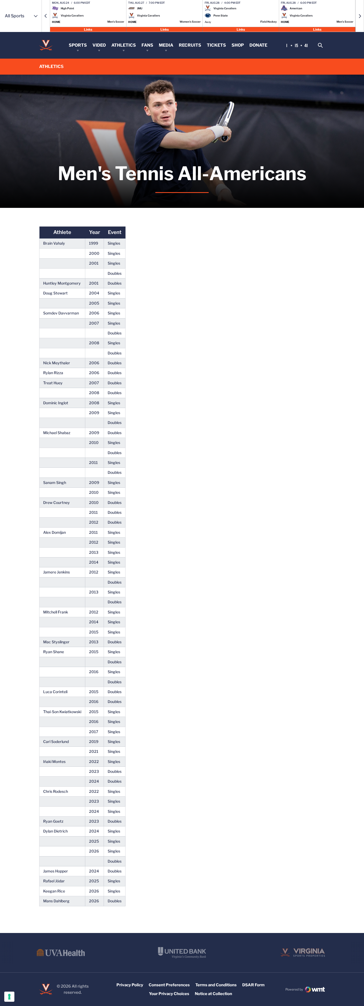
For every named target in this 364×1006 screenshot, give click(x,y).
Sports (78, 45)
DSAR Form (253, 985)
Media (166, 45)
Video (99, 45)
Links (88, 29)
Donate (258, 45)
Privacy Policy (129, 985)
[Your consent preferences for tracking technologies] (9, 997)
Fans (147, 45)
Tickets (216, 45)
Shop (238, 45)
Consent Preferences (169, 985)
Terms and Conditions (216, 985)
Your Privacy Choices (169, 993)
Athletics (123, 45)
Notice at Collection (213, 993)
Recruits (190, 45)
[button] (46, 16)
